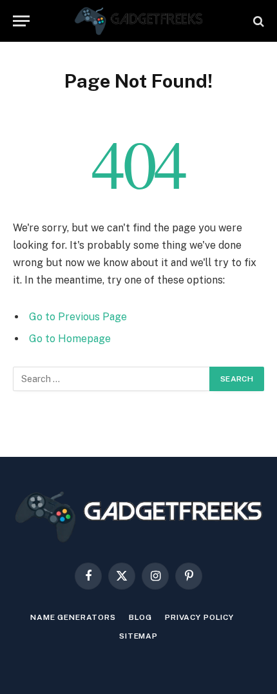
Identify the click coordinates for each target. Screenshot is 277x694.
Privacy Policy (199, 617)
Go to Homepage (70, 339)
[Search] (257, 20)
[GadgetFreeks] (139, 21)
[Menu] (21, 20)
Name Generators (73, 617)
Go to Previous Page (78, 317)
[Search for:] (112, 379)
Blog (140, 617)
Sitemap (138, 636)
